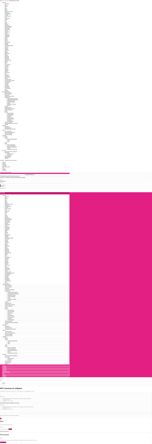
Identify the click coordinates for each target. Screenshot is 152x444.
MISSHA (6, 61)
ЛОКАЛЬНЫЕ (9, 115)
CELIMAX (6, 15)
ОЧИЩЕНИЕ (7, 97)
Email (1, 438)
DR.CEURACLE (7, 29)
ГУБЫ (6, 142)
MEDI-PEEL (7, 59)
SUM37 (6, 78)
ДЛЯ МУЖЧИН (7, 157)
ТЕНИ (8, 140)
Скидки (3, 163)
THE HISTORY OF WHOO (9, 80)
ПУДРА (8, 148)
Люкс (3, 167)
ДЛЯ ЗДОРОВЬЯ (8, 156)
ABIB (6, 4)
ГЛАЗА (6, 138)
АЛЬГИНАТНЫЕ (10, 113)
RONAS (6, 71)
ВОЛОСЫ (4, 125)
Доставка (4, 164)
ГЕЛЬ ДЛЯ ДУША (8, 131)
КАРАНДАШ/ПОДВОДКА (12, 139)
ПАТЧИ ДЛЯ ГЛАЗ (10, 118)
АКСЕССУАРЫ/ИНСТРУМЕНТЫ (11, 151)
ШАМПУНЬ (7, 126)
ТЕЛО (3, 130)
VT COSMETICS (8, 88)
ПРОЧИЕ (6, 90)
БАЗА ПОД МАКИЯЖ (11, 144)
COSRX (6, 19)
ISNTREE (6, 39)
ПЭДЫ (6, 110)
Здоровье (4, 170)
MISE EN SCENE (8, 60)
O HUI (6, 63)
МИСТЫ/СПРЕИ (8, 107)
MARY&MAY (7, 53)
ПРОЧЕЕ (8, 105)
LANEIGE (6, 48)
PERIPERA (7, 65)
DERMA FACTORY (8, 26)
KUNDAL (6, 44)
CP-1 (6, 21)
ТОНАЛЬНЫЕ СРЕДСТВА (12, 149)
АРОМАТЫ (9, 154)
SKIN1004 (7, 74)
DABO (6, 22)
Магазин (4, 162)
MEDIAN (6, 55)
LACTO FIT (7, 46)
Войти (10, 429)
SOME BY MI (7, 75)
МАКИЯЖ (4, 135)
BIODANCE (7, 12)
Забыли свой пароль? (4, 431)
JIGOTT (6, 40)
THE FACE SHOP (8, 79)
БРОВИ (6, 136)
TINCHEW (7, 83)
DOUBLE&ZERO (8, 27)
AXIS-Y (6, 9)
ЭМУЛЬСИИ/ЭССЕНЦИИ (9, 108)
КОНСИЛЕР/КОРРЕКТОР (12, 147)
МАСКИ (6, 112)
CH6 (5, 20)
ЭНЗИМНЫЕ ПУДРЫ (11, 100)
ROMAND (7, 70)
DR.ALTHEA (7, 28)
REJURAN (6, 69)
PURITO (6, 68)
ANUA (6, 8)
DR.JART (6, 30)
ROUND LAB (7, 72)
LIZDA (6, 51)
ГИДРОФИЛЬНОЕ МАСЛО (12, 98)
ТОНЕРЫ (6, 106)
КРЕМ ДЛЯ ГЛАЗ (8, 94)
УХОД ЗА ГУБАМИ (8, 122)
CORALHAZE (7, 18)
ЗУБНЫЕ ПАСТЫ (10, 153)
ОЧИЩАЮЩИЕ (10, 117)
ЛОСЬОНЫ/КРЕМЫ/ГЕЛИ (10, 132)
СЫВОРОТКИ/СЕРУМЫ (9, 96)
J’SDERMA (7, 43)
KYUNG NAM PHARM (9, 45)
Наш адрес (4, 165)
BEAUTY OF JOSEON (9, 11)
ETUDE (6, 33)
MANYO (6, 52)
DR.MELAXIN (7, 31)
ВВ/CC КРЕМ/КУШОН (11, 145)
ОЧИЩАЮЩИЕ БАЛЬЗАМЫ (12, 99)
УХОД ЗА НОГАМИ (8, 133)
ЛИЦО (6, 143)
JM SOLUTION (7, 42)
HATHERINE (7, 36)
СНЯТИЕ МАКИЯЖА (11, 101)
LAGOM (6, 47)
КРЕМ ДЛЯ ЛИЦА (8, 92)
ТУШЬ (8, 141)
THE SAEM (7, 82)
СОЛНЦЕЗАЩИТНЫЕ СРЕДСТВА (11, 123)
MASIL (6, 54)
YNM (6, 89)
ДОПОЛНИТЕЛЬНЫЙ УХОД (10, 129)
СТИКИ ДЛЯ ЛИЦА (8, 109)
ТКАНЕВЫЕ (9, 119)
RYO (5, 73)
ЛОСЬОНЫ (7, 95)
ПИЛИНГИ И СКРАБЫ (11, 104)
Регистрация (3, 442)
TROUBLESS (7, 86)
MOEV (6, 62)
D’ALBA (6, 24)
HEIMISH (6, 37)
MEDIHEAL (7, 57)
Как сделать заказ (6, 166)
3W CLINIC (7, 3)
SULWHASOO (7, 77)
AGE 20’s (6, 5)
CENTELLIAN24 (8, 16)
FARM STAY (7, 34)
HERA (6, 38)
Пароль (2, 426)
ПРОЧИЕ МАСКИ (10, 121)
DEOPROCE (7, 25)
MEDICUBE (7, 56)
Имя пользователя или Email (6, 424)
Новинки (4, 169)
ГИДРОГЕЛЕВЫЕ (10, 114)
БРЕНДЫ (4, 2)
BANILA (6, 10)
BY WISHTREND (8, 13)
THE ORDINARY (8, 81)
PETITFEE (6, 66)
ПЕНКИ (8, 103)
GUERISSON (7, 35)
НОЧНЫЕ (9, 116)
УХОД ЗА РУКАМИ (8, 134)
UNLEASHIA (7, 87)
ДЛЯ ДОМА (7, 152)
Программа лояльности (20, 174)
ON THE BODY (8, 64)
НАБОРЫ (6, 158)
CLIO (6, 17)
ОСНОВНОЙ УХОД (6, 91)
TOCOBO (6, 84)
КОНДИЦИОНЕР (8, 127)
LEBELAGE (7, 49)
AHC (5, 7)
